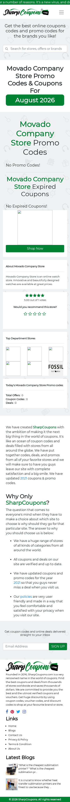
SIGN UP (58, 646)
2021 (23, 478)
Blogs (12, 730)
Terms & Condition (20, 744)
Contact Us (15, 735)
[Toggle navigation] (61, 12)
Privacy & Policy (18, 739)
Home (12, 725)
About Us (14, 748)
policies (26, 596)
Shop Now (35, 248)
